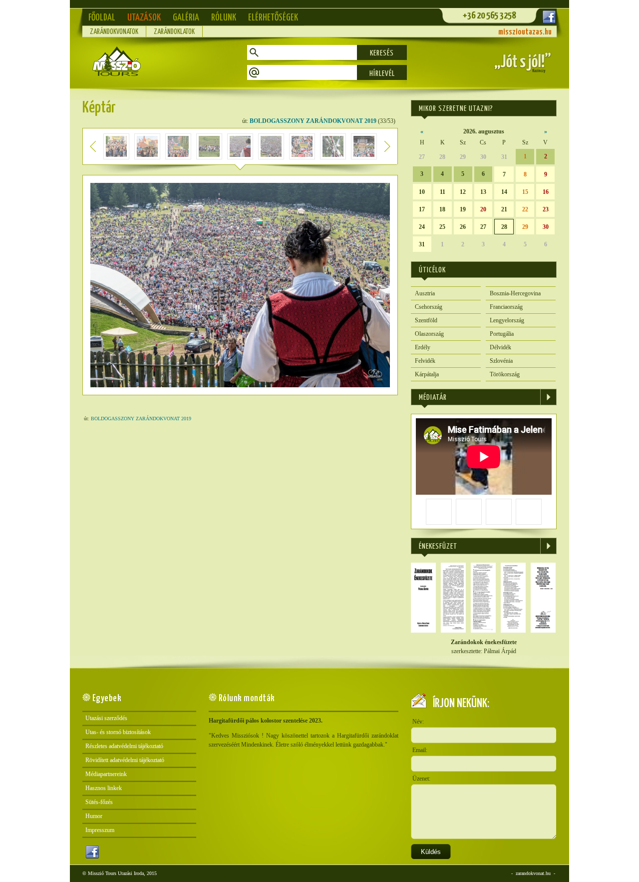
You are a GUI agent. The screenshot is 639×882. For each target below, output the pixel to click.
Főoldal (101, 17)
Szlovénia (501, 360)
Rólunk (223, 17)
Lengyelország (507, 320)
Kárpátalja (427, 374)
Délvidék (500, 347)
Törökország (505, 374)
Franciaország (506, 306)
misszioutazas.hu (525, 32)
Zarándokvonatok (114, 31)
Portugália (502, 333)
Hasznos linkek (103, 788)
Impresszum (99, 830)
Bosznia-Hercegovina (515, 293)
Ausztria (425, 293)
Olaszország (429, 333)
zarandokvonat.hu (533, 873)
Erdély (422, 347)
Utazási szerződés (106, 718)
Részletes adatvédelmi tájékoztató (124, 746)
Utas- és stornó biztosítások (118, 732)
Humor (93, 816)
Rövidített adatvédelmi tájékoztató (124, 760)
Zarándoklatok (174, 31)
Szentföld (426, 320)
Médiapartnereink (106, 774)
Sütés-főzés (99, 802)
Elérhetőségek (273, 17)
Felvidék (425, 360)
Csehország (428, 306)
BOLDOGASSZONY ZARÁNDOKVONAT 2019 (313, 120)
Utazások (144, 17)
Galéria (186, 17)
